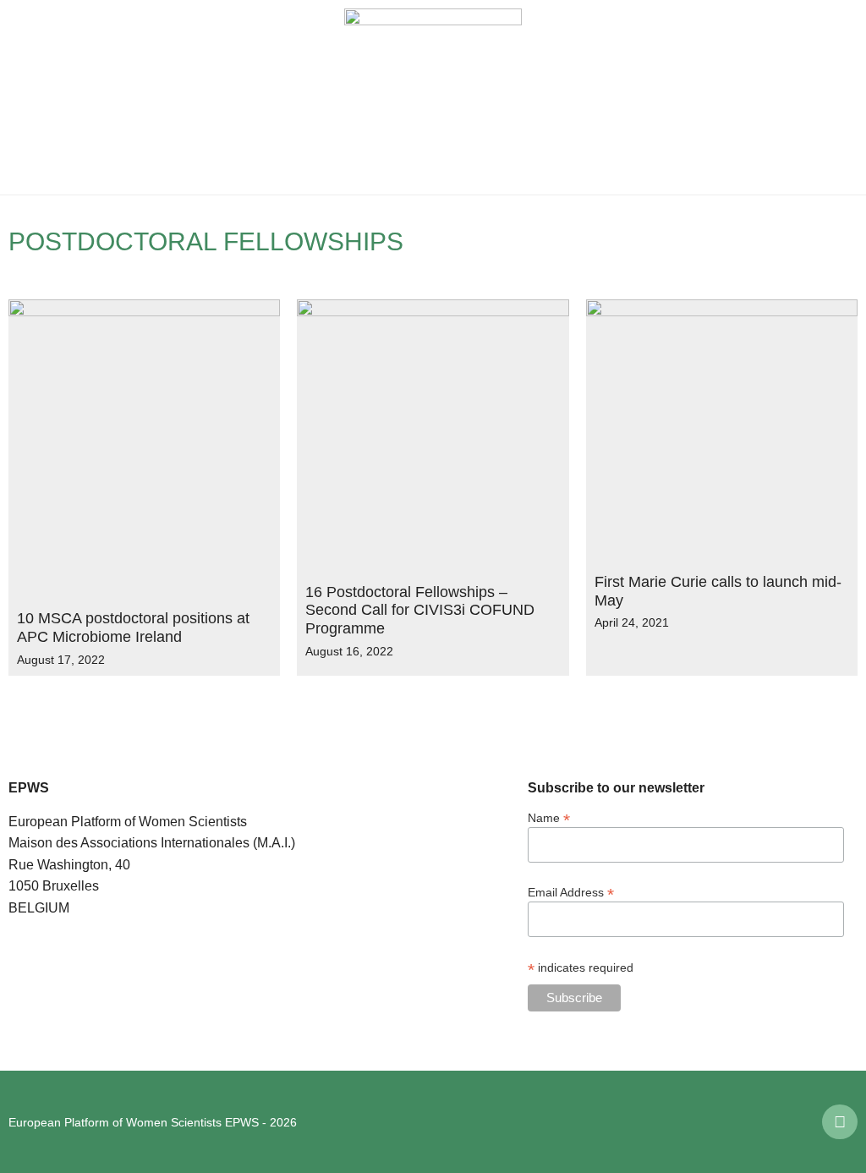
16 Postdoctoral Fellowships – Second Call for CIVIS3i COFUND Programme (419, 610)
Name (549, 817)
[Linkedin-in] (840, 1122)
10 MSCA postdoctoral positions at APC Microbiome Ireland (133, 627)
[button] (25, 97)
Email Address (571, 892)
